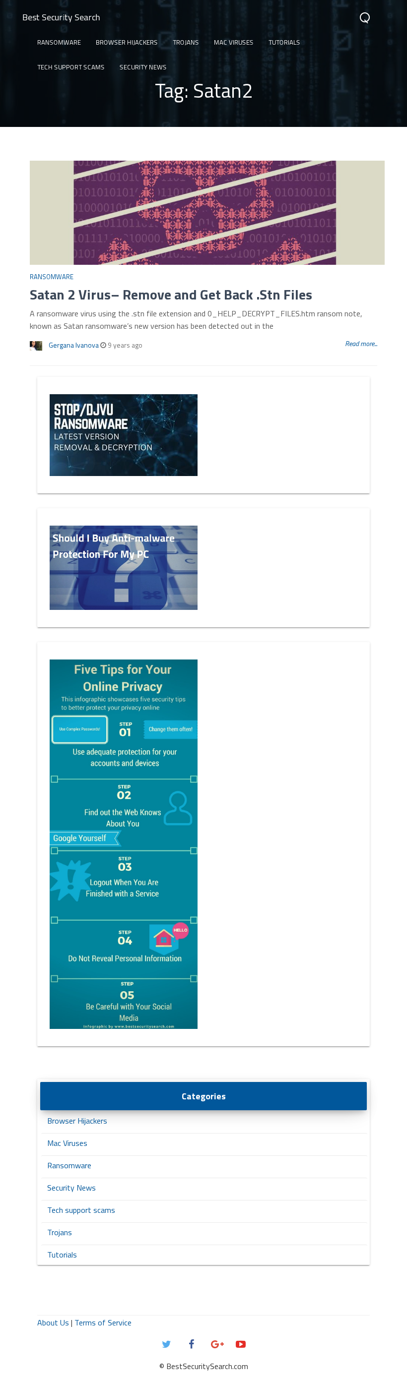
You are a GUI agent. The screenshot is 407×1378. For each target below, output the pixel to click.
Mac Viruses (234, 42)
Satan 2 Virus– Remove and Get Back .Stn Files (171, 294)
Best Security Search (61, 17)
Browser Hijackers (127, 42)
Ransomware (59, 42)
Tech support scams (71, 67)
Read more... (361, 343)
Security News (143, 67)
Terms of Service (103, 1322)
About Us (53, 1322)
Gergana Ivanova (74, 345)
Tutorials (284, 42)
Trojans (186, 42)
